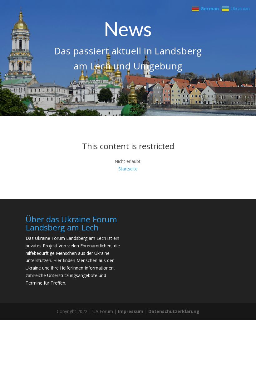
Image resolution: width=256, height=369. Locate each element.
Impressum (130, 311)
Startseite (128, 169)
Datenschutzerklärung (173, 311)
